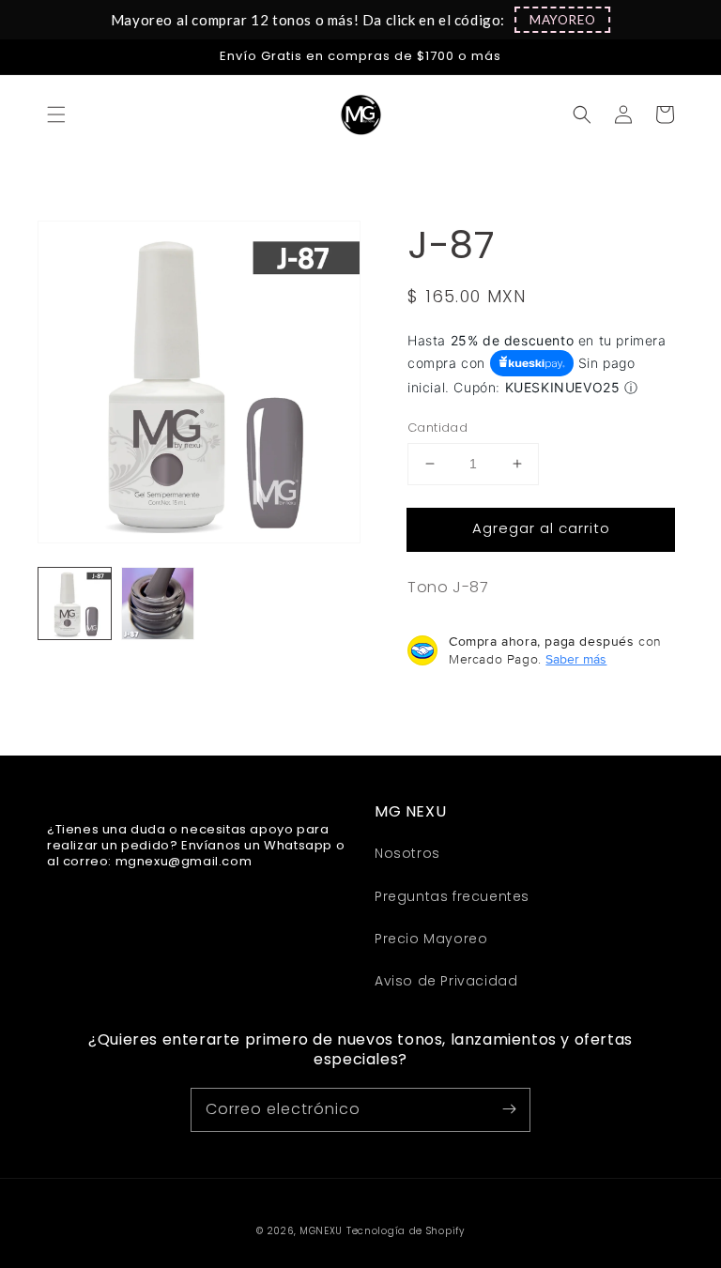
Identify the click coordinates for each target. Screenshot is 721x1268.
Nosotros (407, 853)
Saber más (575, 658)
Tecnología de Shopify (405, 1231)
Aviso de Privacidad (446, 980)
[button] (562, 20)
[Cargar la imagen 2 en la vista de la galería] (158, 604)
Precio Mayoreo (431, 938)
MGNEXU (321, 1231)
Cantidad (437, 427)
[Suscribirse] (508, 1109)
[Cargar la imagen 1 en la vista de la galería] (75, 604)
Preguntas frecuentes (452, 896)
